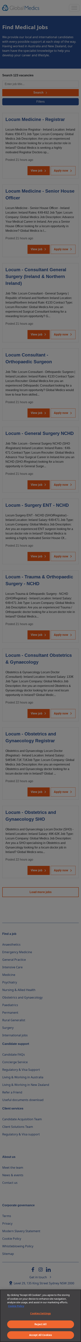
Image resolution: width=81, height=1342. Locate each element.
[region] (40, 1315)
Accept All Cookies (40, 1335)
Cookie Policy (16, 1306)
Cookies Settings (40, 1313)
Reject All (40, 1324)
